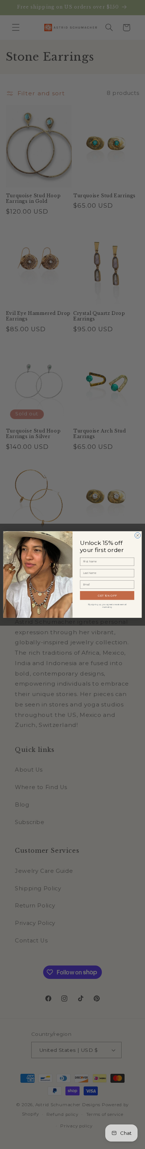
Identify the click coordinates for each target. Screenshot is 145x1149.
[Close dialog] (137, 535)
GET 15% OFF (107, 595)
